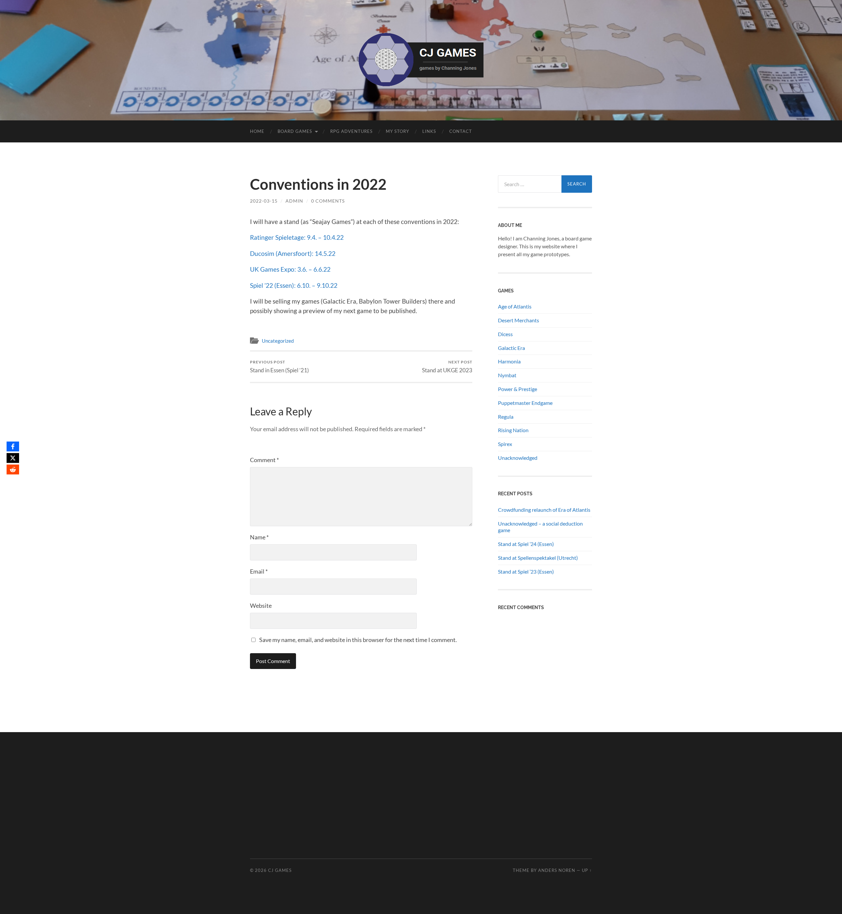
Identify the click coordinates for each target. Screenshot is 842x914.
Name (259, 537)
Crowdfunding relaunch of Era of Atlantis (544, 509)
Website (261, 605)
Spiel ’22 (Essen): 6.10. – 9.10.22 (293, 285)
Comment (264, 459)
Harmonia (509, 361)
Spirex (505, 444)
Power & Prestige (517, 389)
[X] (13, 458)
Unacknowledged (517, 458)
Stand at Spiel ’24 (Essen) (526, 544)
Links (429, 131)
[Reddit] (13, 469)
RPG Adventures (351, 131)
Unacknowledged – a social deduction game (540, 526)
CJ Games (280, 870)
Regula (505, 416)
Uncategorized (278, 341)
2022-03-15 (264, 201)
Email (259, 571)
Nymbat (507, 375)
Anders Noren (556, 870)
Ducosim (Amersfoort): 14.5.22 (292, 253)
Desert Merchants (518, 320)
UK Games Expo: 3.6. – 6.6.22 (290, 269)
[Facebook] (13, 446)
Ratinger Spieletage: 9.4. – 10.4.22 (297, 237)
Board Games (295, 131)
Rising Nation (513, 430)
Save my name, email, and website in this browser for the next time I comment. (358, 639)
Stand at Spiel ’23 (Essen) (526, 571)
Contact (460, 131)
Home (257, 131)
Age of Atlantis (515, 306)
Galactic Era (511, 348)
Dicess (505, 334)
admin (294, 201)
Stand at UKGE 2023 (447, 366)
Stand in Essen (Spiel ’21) (279, 366)
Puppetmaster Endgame (525, 403)
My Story (397, 131)
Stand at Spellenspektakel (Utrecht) (538, 558)
